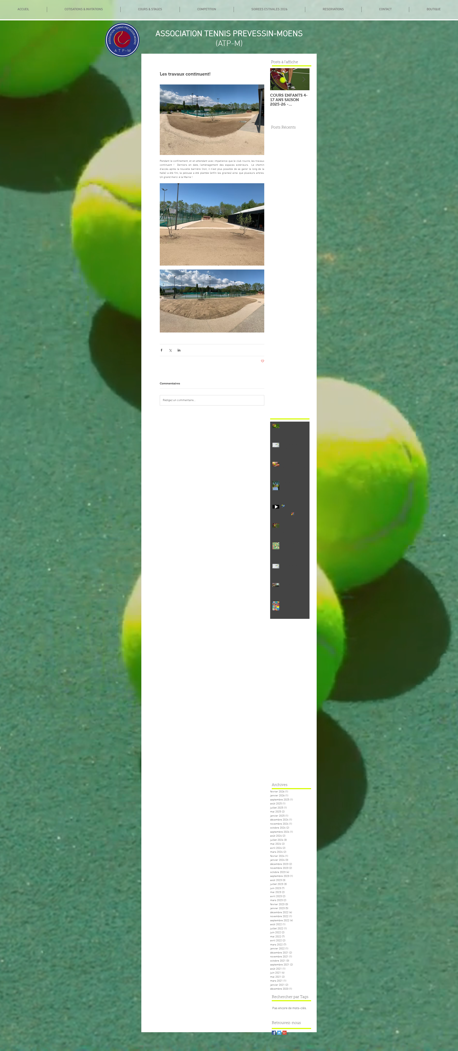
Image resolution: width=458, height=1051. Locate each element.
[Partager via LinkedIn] (179, 350)
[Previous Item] (275, 79)
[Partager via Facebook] (161, 350)
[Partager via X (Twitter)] (170, 350)
